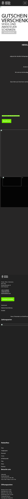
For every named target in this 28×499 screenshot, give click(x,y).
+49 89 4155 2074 (5, 291)
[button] (13, 40)
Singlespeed (4, 450)
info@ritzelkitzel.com (6, 293)
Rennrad (3, 453)
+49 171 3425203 (5, 290)
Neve (12, 316)
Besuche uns (6, 121)
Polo (2, 461)
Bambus (3, 466)
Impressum (4, 305)
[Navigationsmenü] (25, 3)
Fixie (2, 448)
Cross (2, 456)
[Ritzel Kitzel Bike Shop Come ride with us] (5, 3)
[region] (14, 23)
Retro (2, 464)
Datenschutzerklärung (6, 308)
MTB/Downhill (4, 458)
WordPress (25, 316)
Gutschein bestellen (7, 299)
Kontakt (3, 310)
